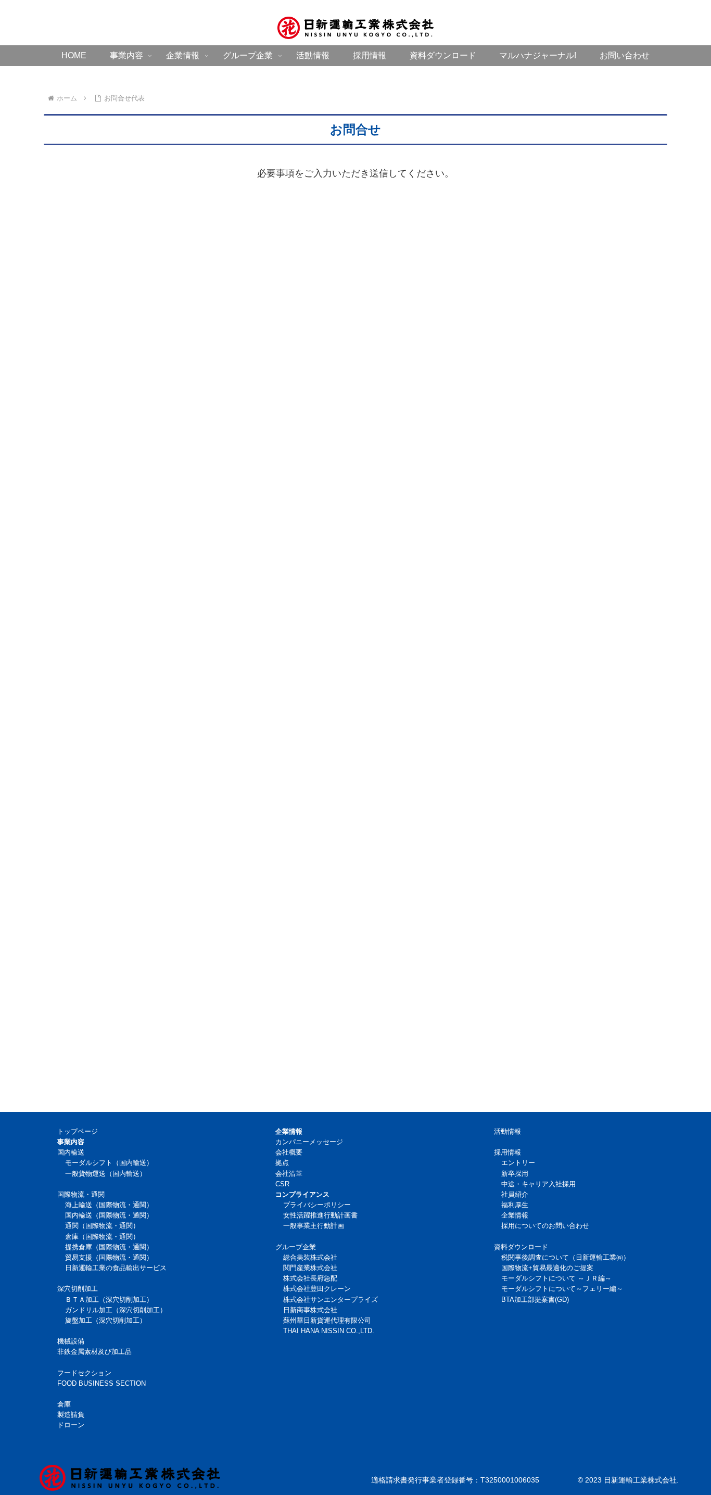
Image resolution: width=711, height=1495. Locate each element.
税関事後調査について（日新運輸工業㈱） (565, 1257)
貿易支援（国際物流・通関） (109, 1257)
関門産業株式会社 (310, 1268)
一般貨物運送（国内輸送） (105, 1173)
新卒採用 (514, 1173)
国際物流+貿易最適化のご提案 (547, 1268)
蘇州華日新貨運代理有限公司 (327, 1320)
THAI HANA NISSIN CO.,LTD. (328, 1331)
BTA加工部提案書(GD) (535, 1299)
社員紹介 (514, 1194)
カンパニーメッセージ (309, 1142)
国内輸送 (70, 1152)
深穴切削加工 (77, 1289)
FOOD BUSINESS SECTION (101, 1383)
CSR (282, 1184)
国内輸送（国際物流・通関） (109, 1215)
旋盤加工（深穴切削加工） (105, 1320)
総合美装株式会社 (310, 1257)
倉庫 (64, 1404)
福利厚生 (514, 1205)
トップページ (77, 1131)
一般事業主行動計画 (313, 1226)
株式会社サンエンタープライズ (330, 1299)
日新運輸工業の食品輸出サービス (116, 1268)
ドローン (70, 1425)
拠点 (282, 1163)
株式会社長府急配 (310, 1278)
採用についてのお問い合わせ (545, 1226)
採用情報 (507, 1152)
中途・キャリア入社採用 (538, 1184)
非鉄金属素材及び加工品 (94, 1351)
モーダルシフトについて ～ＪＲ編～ (556, 1278)
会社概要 (288, 1152)
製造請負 (70, 1414)
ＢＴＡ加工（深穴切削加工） (109, 1299)
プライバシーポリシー (317, 1205)
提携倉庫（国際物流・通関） (109, 1247)
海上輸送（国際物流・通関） (109, 1205)
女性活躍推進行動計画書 (320, 1215)
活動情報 (507, 1131)
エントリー (518, 1163)
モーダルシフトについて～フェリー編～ (562, 1289)
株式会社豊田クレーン (317, 1289)
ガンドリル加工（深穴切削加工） (116, 1310)
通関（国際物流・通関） (102, 1226)
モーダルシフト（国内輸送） (109, 1163)
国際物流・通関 (81, 1194)
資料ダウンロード (521, 1247)
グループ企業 (295, 1247)
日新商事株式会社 (310, 1310)
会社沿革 (288, 1173)
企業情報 (514, 1215)
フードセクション (84, 1373)
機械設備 (70, 1341)
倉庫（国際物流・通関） (102, 1236)
